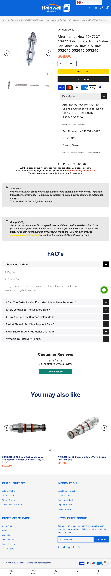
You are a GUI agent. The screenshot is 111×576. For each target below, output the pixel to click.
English (85, 2)
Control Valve (8, 495)
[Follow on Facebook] (59, 547)
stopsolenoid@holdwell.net (81, 170)
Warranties (6, 535)
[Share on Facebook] (59, 164)
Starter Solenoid (9, 500)
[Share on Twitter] (64, 164)
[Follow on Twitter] (64, 547)
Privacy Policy (8, 539)
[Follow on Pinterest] (79, 547)
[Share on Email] (84, 164)
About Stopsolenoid (66, 491)
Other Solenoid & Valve (12, 505)
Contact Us (7, 526)
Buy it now (83, 79)
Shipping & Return (66, 505)
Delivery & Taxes (65, 509)
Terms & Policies (9, 544)
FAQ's (4, 530)
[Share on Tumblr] (74, 164)
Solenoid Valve (8, 491)
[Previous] (6, 53)
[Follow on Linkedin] (74, 547)
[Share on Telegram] (79, 164)
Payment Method (65, 500)
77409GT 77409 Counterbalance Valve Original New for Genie (82, 458)
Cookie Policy (8, 549)
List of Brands (64, 495)
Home (4, 20)
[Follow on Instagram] (69, 547)
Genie (70, 29)
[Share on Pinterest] (69, 164)
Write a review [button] (55, 371)
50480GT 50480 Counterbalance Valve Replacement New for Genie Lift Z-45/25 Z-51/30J (24, 460)
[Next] (48, 53)
